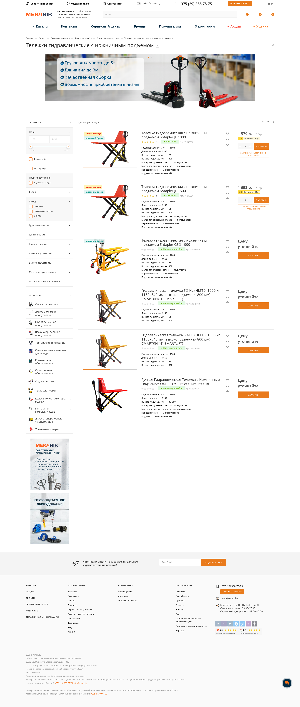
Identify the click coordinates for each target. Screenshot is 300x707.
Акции (30, 591)
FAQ (70, 627)
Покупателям (76, 585)
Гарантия (72, 605)
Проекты (180, 600)
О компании (184, 585)
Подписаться (213, 562)
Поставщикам (125, 591)
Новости (180, 609)
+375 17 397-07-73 (99, 693)
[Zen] (254, 623)
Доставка (72, 591)
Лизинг (71, 631)
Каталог (31, 585)
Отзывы (180, 605)
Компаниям (126, 585)
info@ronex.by (80, 683)
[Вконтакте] (218, 623)
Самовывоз (73, 596)
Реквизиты (181, 591)
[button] (148, 57)
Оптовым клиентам (127, 600)
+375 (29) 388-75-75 (195, 3)
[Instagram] (230, 623)
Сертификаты (182, 596)
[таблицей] (273, 122)
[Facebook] (224, 623)
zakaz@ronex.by (151, 3)
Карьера (180, 630)
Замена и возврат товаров (81, 614)
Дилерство (123, 596)
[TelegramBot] (236, 623)
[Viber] (249, 623)
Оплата (71, 600)
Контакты (32, 610)
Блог (178, 614)
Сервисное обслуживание (80, 609)
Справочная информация (42, 617)
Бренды (30, 598)
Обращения (74, 618)
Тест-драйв (73, 622)
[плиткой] (263, 122)
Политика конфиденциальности (191, 626)
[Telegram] (243, 623)
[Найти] (233, 14)
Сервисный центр (37, 604)
